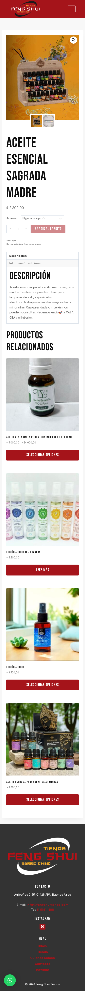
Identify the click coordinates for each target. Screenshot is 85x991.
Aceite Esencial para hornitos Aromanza (32, 782)
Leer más (42, 570)
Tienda (42, 952)
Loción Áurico (15, 667)
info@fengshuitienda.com (47, 905)
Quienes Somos (42, 958)
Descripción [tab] (18, 256)
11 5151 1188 (45, 910)
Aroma (12, 218)
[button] (73, 40)
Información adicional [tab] (25, 263)
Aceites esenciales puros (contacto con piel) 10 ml (39, 437)
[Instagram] (42, 927)
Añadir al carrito (48, 229)
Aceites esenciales (30, 244)
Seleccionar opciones (42, 455)
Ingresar (42, 970)
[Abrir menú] (72, 9)
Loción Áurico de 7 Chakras (23, 552)
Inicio (42, 946)
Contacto (42, 964)
